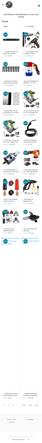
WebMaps (30, 419)
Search (33, 5)
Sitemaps (12, 422)
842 (23, 405)
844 (36, 405)
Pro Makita (20, 436)
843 (30, 405)
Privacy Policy (11, 419)
